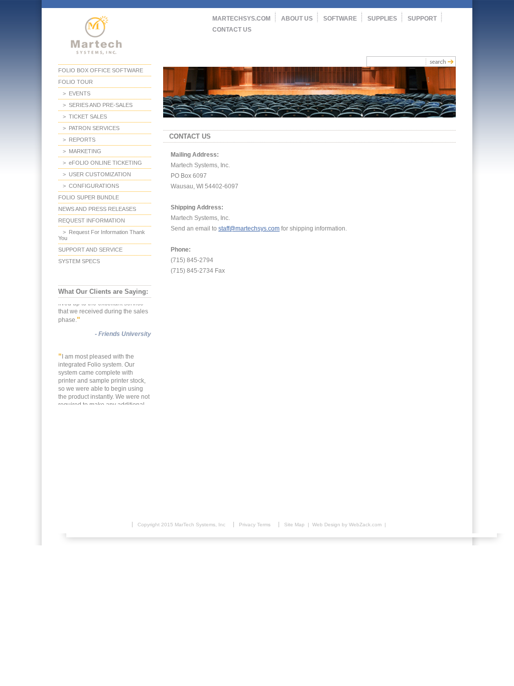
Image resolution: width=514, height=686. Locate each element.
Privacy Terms (255, 524)
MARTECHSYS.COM (241, 18)
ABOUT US (297, 18)
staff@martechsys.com (249, 228)
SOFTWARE (340, 18)
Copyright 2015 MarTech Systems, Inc (181, 524)
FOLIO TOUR (75, 82)
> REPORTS (76, 140)
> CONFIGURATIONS (88, 186)
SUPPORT (422, 18)
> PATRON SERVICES (88, 128)
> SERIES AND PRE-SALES (95, 105)
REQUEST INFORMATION (91, 220)
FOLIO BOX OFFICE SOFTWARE (100, 70)
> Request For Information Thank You (101, 235)
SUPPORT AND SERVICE (90, 250)
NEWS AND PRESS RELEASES (97, 209)
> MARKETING (79, 151)
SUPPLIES (382, 18)
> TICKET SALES (82, 116)
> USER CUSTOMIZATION (94, 174)
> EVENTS (74, 93)
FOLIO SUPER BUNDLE (88, 197)
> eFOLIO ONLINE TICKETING (100, 163)
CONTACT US (231, 29)
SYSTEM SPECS (79, 261)
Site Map (294, 524)
